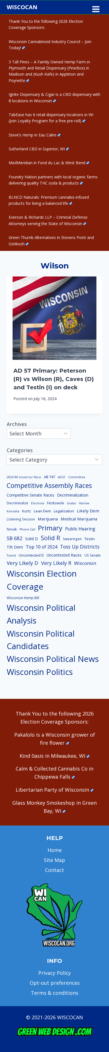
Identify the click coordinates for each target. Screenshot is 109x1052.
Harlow (84, 503)
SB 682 (14, 538)
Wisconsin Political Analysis (41, 614)
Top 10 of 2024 (41, 547)
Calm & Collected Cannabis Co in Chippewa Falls (54, 772)
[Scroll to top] (95, 960)
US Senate (92, 555)
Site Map (54, 860)
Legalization (64, 510)
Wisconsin (85, 563)
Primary (50, 527)
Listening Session (21, 519)
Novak (12, 529)
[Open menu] (95, 7)
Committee (76, 477)
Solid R (50, 538)
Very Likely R (56, 563)
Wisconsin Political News (53, 658)
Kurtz (26, 510)
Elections (37, 503)
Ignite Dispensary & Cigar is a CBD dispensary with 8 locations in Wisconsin (54, 97)
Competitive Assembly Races (49, 485)
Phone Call (27, 529)
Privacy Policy (54, 972)
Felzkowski (55, 503)
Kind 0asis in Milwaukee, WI (52, 755)
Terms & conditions (54, 992)
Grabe (71, 503)
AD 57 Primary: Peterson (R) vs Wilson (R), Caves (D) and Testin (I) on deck (53, 379)
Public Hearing (80, 529)
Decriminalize (17, 503)
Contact (54, 870)
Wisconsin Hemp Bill (23, 597)
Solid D (31, 538)
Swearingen (72, 539)
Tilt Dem (15, 547)
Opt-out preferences (55, 982)
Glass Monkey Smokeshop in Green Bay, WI (54, 806)
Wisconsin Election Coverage (42, 580)
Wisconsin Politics (40, 671)
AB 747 (49, 476)
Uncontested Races (64, 555)
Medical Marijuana (79, 519)
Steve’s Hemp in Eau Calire (32, 135)
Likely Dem (88, 510)
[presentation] (54, 318)
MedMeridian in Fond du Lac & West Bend (47, 162)
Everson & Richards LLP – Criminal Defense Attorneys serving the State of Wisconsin (48, 220)
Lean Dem (42, 510)
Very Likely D (22, 562)
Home (55, 850)
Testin (89, 538)
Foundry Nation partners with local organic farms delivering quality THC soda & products (53, 180)
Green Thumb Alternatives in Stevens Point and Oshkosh (51, 240)
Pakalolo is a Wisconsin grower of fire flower (54, 738)
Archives (17, 424)
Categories (20, 450)
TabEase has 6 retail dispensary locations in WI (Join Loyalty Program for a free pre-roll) (51, 117)
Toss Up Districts (79, 546)
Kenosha (13, 511)
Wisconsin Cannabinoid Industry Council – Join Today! (50, 44)
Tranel (11, 555)
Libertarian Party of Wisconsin (52, 789)
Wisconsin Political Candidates (41, 640)
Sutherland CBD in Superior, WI (37, 148)
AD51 (61, 477)
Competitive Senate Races (30, 495)
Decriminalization (72, 495)
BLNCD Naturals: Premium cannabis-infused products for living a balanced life (49, 200)
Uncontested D (31, 555)
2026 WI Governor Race (24, 477)
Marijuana (48, 519)
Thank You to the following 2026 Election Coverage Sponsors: (46, 24)
